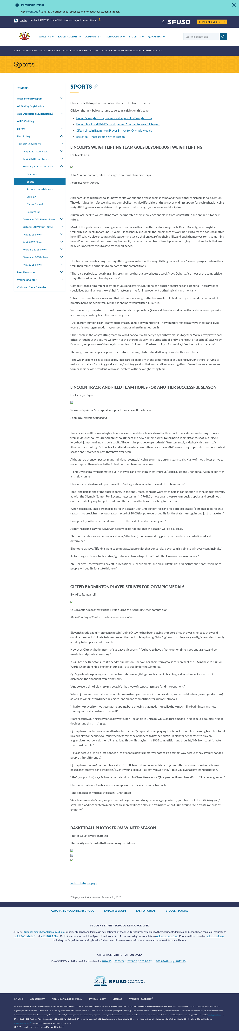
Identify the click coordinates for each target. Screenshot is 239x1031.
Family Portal (145, 910)
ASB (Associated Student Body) (35, 113)
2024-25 (107, 961)
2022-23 (132, 961)
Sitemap (117, 998)
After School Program (29, 98)
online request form (167, 936)
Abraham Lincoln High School (44, 50)
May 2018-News (32, 264)
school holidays (215, 936)
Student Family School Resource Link (43, 931)
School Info (114, 36)
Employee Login (209, 22)
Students (135, 36)
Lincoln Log (84, 50)
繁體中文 (44, 20)
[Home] (176, 23)
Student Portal (177, 910)
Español (33, 20)
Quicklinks (155, 36)
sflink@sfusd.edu (23, 936)
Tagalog (68, 20)
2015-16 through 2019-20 (171, 961)
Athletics (45, 36)
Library (21, 128)
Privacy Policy (97, 998)
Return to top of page (83, 883)
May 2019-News (32, 234)
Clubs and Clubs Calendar (31, 287)
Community (92, 36)
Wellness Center (27, 279)
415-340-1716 (49, 936)
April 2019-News (32, 241)
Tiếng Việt (56, 20)
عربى (76, 20)
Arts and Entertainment (40, 189)
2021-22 (145, 961)
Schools (19, 50)
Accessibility (37, 998)
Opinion (31, 196)
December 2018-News (35, 257)
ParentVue (32, 11)
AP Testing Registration (30, 105)
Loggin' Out (33, 211)
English (23, 20)
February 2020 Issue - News (137, 50)
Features (32, 174)
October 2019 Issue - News (38, 226)
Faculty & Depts (67, 36)
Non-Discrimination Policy (67, 998)
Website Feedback (140, 998)
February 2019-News (35, 249)
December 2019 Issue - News (39, 219)
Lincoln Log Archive (106, 50)
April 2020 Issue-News (35, 158)
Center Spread (35, 204)
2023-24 (119, 961)
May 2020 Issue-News (35, 151)
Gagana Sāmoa (89, 20)
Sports (30, 181)
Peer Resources (26, 272)
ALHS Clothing (25, 121)
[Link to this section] (95, 87)
